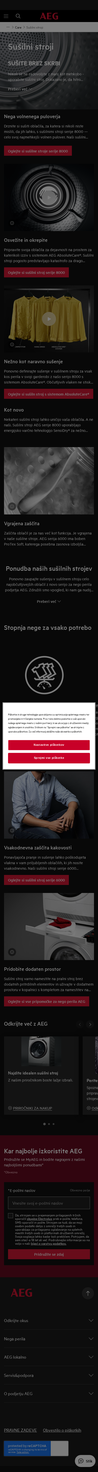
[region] (49, 736)
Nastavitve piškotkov (49, 745)
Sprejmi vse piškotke (49, 758)
